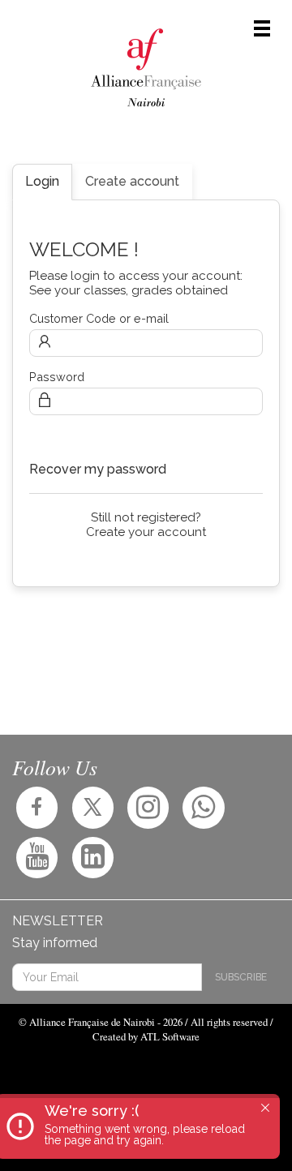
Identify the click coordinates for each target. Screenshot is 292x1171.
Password (56, 377)
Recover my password (97, 469)
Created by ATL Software (146, 1036)
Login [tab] (42, 181)
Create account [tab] (132, 181)
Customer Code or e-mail (99, 318)
